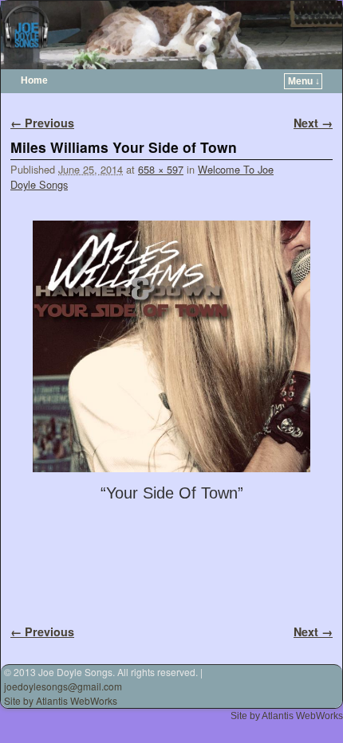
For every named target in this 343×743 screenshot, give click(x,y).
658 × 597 (160, 169)
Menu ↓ (304, 81)
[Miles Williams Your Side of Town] (171, 346)
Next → (313, 123)
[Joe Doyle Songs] (171, 35)
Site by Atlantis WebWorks (60, 700)
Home (34, 80)
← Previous (42, 123)
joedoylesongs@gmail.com (63, 686)
